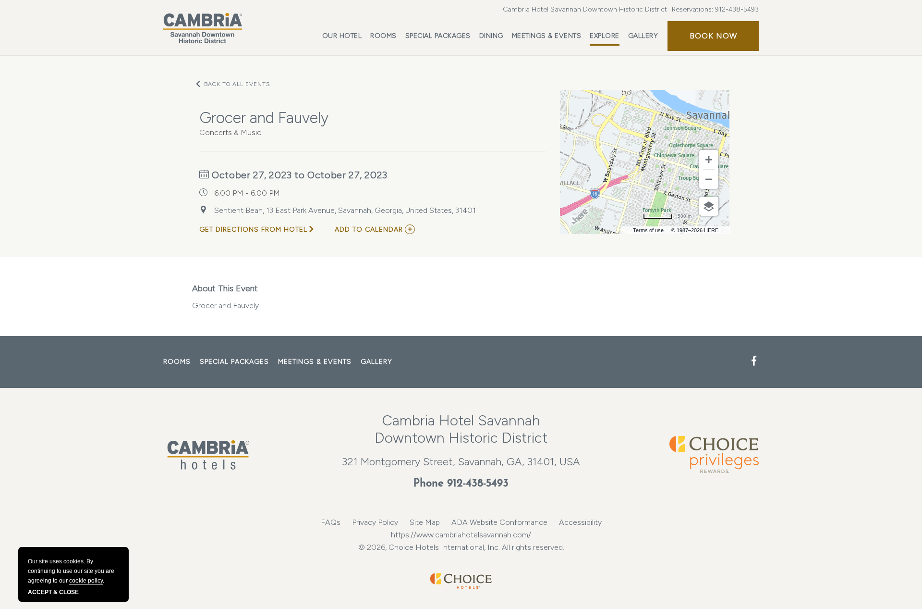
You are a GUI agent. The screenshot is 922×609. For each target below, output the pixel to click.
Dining (491, 36)
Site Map (425, 522)
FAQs (330, 522)
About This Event (225, 288)
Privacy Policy (375, 522)
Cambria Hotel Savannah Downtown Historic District (585, 9)
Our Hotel (342, 36)
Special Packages (438, 36)
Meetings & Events (547, 36)
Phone (461, 483)
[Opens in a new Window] (754, 361)
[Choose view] (708, 206)
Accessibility (580, 522)
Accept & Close (53, 592)
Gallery (643, 36)
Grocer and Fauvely (225, 305)
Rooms (383, 36)
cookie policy (86, 580)
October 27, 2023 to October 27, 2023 (298, 175)
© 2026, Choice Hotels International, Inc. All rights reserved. (461, 547)
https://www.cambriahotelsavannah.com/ (461, 534)
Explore (604, 36)
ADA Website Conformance (499, 522)
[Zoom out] (708, 179)
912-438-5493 (737, 9)
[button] (713, 36)
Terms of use (648, 230)
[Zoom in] (708, 159)
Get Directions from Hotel (253, 229)
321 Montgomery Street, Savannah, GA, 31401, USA (461, 461)
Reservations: (715, 9)
